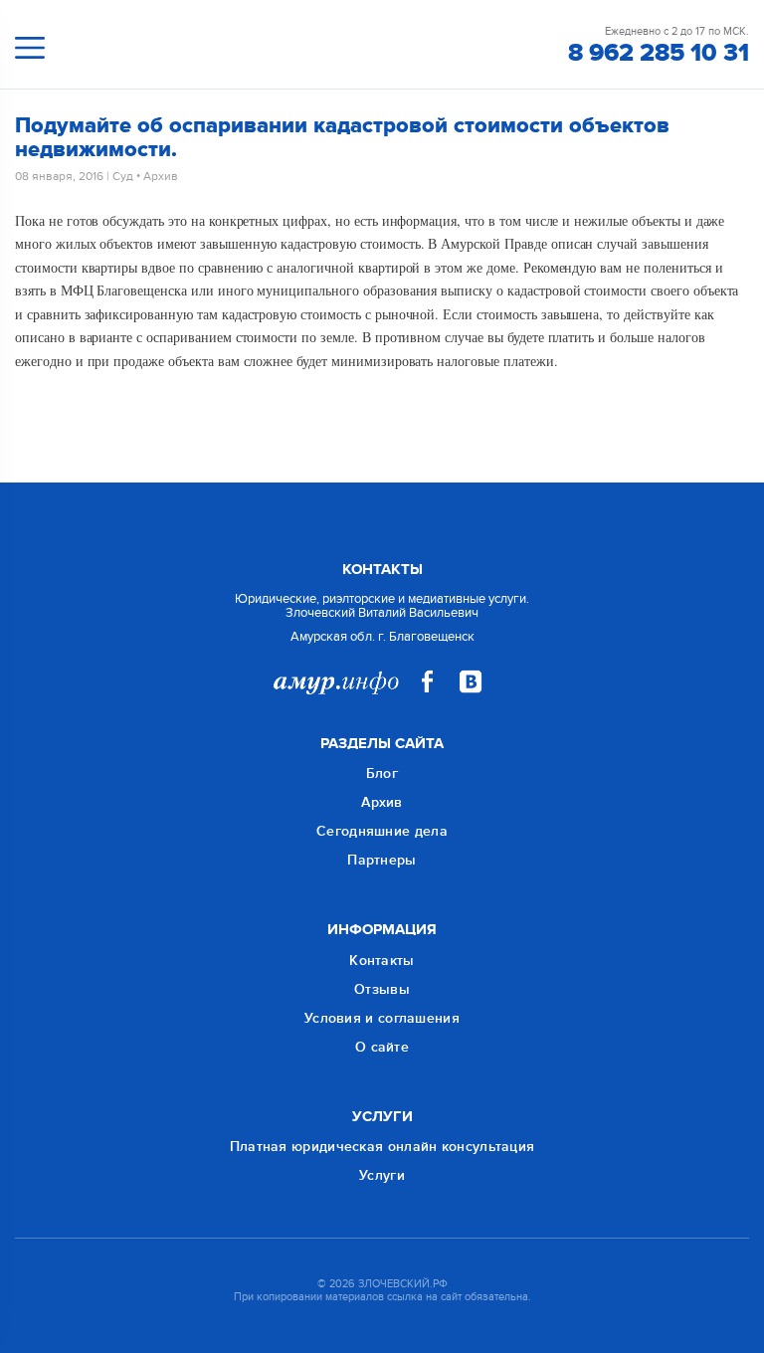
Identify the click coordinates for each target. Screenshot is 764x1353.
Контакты (381, 960)
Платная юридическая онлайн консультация (382, 1146)
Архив (160, 176)
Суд (122, 176)
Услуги (382, 1175)
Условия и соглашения (382, 1018)
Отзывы (382, 989)
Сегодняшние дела (382, 831)
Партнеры (381, 860)
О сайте (382, 1047)
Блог (382, 773)
